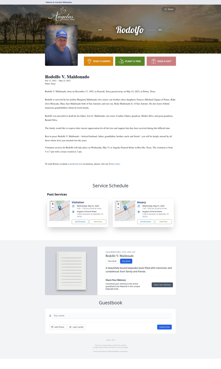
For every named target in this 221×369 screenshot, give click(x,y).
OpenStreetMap (113, 351)
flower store (114, 163)
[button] (59, 208)
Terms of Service (117, 347)
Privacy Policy (103, 347)
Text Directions (80, 222)
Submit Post (164, 327)
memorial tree (75, 163)
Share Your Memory (162, 285)
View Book (112, 261)
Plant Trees (98, 222)
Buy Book (126, 261)
